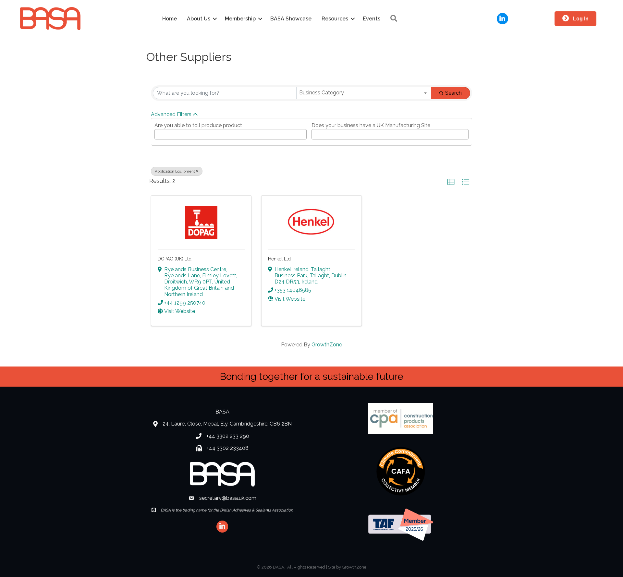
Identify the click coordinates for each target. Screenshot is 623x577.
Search (453, 93)
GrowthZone (327, 345)
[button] (451, 182)
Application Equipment (175, 171)
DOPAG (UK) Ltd (174, 258)
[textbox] (158, 132)
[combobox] (363, 93)
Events (371, 19)
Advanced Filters (171, 114)
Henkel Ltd (279, 258)
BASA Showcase (291, 19)
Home (169, 19)
